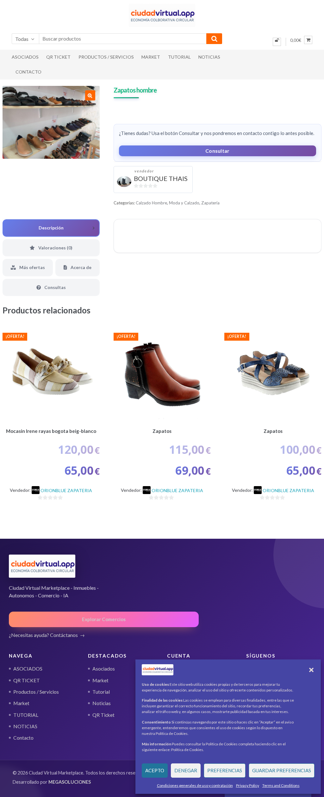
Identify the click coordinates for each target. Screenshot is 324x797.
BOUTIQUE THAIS (161, 178)
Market (150, 57)
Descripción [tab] (51, 227)
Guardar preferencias (281, 770)
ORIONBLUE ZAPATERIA (66, 490)
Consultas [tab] (54, 287)
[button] (311, 670)
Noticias (101, 703)
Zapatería (210, 202)
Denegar (185, 770)
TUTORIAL (179, 57)
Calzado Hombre (151, 202)
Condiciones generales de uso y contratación (195, 785)
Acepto (154, 770)
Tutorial (101, 692)
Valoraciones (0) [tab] (54, 247)
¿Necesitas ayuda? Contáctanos (43, 635)
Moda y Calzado (184, 202)
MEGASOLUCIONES (69, 782)
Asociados (103, 669)
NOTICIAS (209, 57)
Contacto (28, 71)
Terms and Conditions (281, 785)
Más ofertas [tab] (31, 267)
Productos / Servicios (106, 57)
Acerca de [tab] (80, 267)
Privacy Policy (247, 785)
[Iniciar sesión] (277, 42)
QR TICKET (58, 57)
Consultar (217, 151)
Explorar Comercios (104, 619)
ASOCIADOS (25, 57)
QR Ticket (103, 715)
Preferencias (224, 770)
